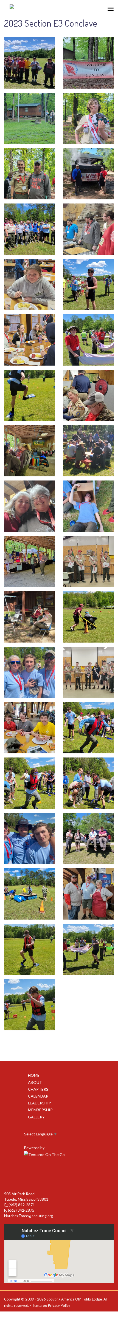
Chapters (38, 1089)
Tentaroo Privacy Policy (51, 1305)
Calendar (38, 1096)
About (35, 1082)
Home (34, 1075)
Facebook (58, 1175)
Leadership (39, 1103)
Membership (40, 1109)
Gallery (36, 1117)
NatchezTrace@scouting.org (28, 1215)
